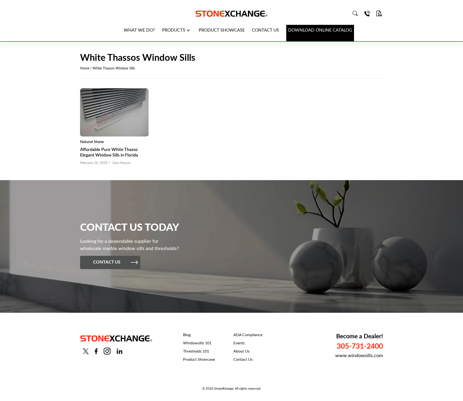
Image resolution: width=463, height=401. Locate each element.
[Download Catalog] (379, 13)
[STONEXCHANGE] (231, 13)
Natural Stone (92, 142)
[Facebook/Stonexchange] (96, 351)
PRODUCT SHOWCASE (222, 30)
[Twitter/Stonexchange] (86, 351)
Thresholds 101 (196, 351)
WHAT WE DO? (139, 30)
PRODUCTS (173, 30)
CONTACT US (265, 30)
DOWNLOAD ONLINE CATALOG (320, 30)
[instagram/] (107, 351)
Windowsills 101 (197, 343)
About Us (241, 351)
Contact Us (243, 359)
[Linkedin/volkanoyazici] (119, 351)
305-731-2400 (360, 346)
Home (84, 68)
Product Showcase (199, 359)
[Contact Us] (367, 13)
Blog (187, 335)
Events (239, 343)
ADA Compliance (247, 335)
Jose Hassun (121, 163)
